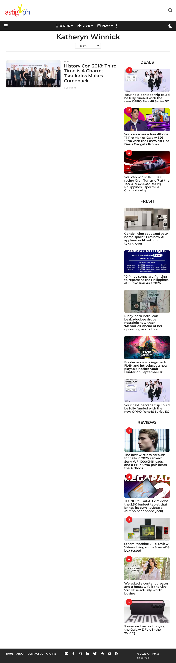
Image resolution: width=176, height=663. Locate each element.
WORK (64, 25)
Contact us (35, 653)
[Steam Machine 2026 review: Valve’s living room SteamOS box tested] (147, 529)
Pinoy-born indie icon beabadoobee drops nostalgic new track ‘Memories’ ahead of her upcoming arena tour (143, 322)
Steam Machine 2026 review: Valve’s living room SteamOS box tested (146, 547)
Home (10, 653)
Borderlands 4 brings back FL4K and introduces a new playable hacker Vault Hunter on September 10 (146, 367)
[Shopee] (109, 653)
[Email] (66, 653)
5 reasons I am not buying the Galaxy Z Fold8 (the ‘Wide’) (144, 629)
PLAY (106, 25)
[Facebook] (73, 653)
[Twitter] (95, 653)
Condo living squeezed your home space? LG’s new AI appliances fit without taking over (146, 239)
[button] (170, 10)
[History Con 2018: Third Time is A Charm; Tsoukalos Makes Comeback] (33, 73)
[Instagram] (80, 653)
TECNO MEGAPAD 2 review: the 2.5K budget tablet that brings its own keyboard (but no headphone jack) (146, 506)
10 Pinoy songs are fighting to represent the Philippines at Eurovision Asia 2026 (146, 280)
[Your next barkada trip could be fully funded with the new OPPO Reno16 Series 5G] (147, 80)
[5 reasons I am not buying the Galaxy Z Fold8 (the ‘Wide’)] (147, 611)
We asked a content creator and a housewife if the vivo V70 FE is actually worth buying (146, 588)
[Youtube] (102, 653)
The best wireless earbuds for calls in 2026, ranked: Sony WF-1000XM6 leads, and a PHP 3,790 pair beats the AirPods (145, 461)
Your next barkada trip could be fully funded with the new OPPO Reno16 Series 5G (147, 98)
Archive (51, 653)
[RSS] (116, 653)
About (20, 653)
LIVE (86, 25)
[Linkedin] (87, 653)
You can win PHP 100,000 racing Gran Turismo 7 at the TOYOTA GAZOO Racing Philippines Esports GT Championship (146, 183)
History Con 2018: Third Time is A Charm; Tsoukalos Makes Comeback (90, 73)
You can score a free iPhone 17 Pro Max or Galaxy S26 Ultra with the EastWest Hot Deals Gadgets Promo (146, 139)
